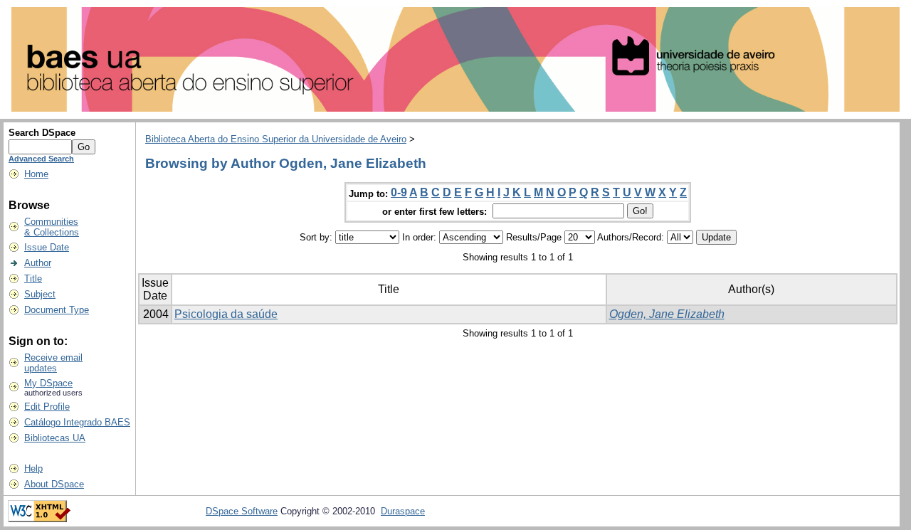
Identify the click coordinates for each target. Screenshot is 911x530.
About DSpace (54, 484)
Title (33, 278)
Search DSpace (42, 132)
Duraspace (403, 511)
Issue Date (46, 247)
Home (36, 174)
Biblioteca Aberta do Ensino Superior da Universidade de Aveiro (275, 139)
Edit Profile (47, 406)
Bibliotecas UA (54, 438)
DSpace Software (242, 511)
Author (37, 263)
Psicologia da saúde (226, 314)
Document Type (56, 309)
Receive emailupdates (53, 362)
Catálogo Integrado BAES (77, 422)
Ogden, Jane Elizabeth (667, 314)
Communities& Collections (51, 227)
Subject (40, 294)
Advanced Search (41, 158)
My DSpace (48, 383)
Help (33, 468)
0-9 (399, 192)
